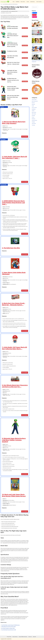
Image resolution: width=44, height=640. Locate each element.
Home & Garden (34, 107)
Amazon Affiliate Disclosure (23, 636)
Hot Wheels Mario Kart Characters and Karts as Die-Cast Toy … (13, 80)
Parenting (33, 115)
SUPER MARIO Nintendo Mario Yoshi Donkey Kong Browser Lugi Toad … (12, 45)
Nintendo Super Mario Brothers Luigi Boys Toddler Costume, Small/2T (13, 88)
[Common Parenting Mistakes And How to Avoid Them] (37, 24)
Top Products (34, 123)
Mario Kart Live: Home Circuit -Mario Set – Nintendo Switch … (13, 64)
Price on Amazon (24, 36)
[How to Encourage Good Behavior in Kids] (37, 49)
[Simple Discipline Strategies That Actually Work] (37, 57)
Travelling (33, 125)
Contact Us (30, 636)
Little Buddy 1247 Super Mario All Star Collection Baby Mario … (12, 72)
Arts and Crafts (34, 99)
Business (33, 102)
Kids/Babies (17, 1)
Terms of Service (15, 636)
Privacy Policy (9, 636)
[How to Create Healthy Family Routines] (37, 32)
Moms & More (34, 112)
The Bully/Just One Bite (12, 51)
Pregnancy (33, 118)
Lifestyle (33, 110)
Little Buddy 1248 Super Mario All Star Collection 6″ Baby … (12, 36)
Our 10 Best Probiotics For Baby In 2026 (8, 628)
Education (33, 104)
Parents (28, 1)
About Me (34, 636)
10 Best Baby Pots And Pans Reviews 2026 (9, 626)
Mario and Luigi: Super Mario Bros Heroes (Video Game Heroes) (13, 97)
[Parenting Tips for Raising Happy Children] (37, 41)
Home (14, 1)
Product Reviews (34, 120)
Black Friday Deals (35, 101)
